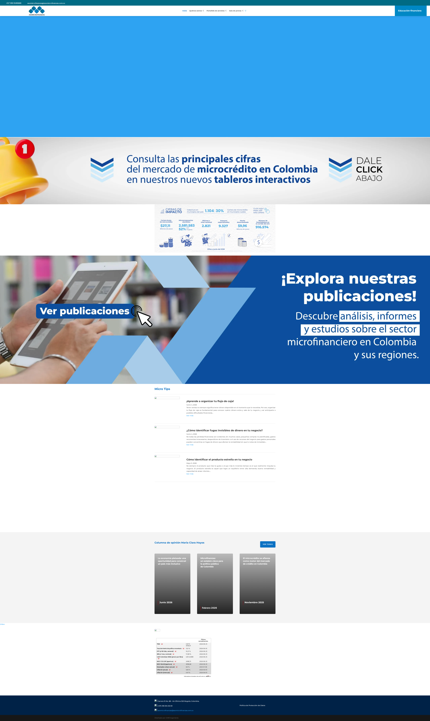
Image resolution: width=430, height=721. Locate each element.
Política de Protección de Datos (252, 705)
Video (2, 624)
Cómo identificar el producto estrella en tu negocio (219, 459)
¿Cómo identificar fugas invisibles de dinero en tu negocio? (224, 430)
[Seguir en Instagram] (347, 3)
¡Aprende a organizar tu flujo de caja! (210, 401)
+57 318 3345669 (13, 3)
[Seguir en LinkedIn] (343, 3)
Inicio (184, 11)
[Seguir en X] (357, 3)
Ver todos (268, 544)
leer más (189, 416)
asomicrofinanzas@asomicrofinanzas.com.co (46, 3)
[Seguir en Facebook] (362, 3)
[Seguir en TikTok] (367, 3)
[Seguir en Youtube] (352, 3)
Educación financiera (409, 10)
